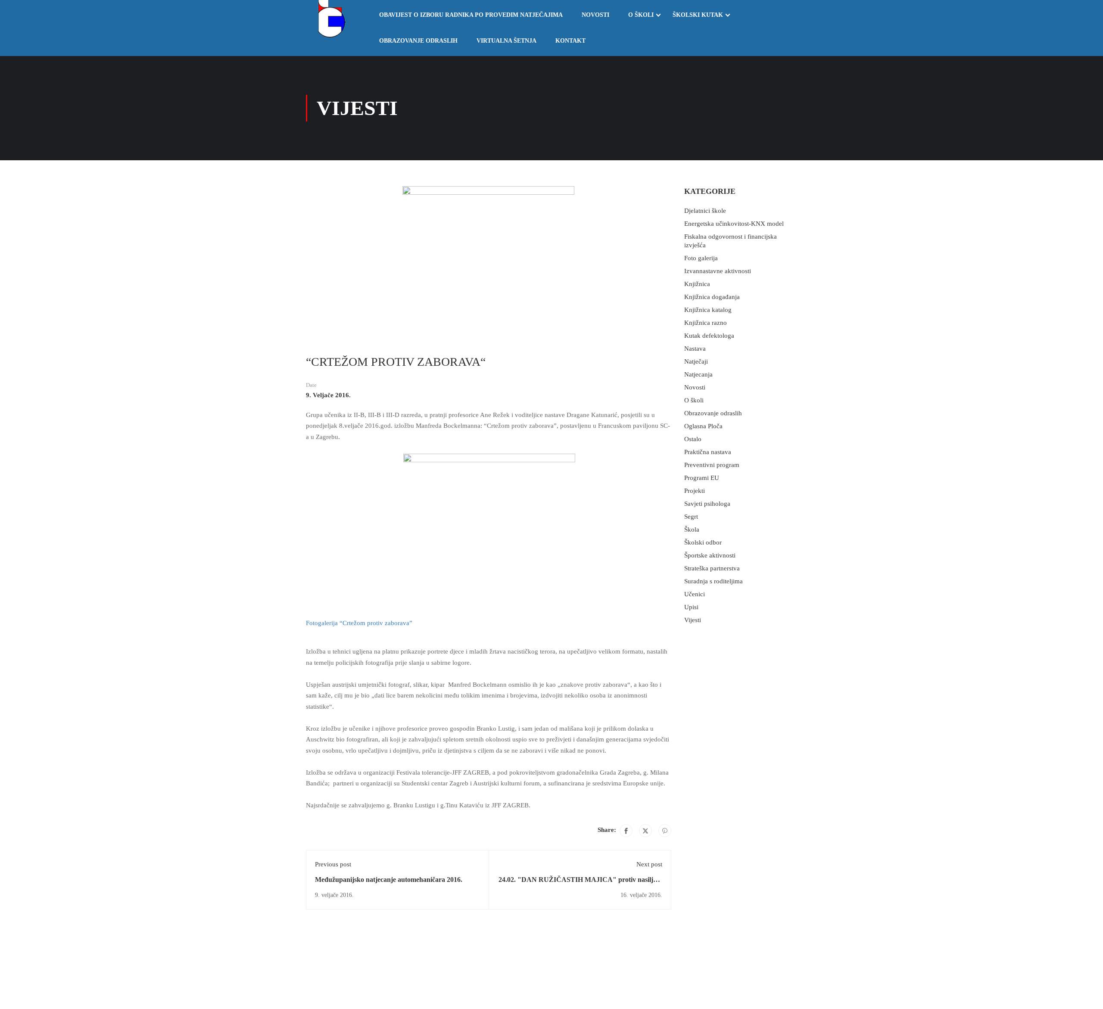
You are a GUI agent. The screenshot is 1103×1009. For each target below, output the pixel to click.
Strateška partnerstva (712, 568)
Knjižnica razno (705, 322)
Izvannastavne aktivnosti (717, 271)
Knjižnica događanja (712, 296)
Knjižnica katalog (708, 309)
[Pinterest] (664, 830)
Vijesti (692, 620)
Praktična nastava (707, 451)
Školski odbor (703, 542)
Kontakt (570, 40)
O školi (641, 15)
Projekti (694, 490)
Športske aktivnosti (709, 555)
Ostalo (692, 439)
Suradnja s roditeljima (713, 581)
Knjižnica (697, 283)
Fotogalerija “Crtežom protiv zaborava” (360, 623)
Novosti (595, 15)
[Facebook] (626, 830)
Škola (691, 529)
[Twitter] (645, 830)
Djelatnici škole (705, 210)
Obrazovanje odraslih (418, 40)
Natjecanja (698, 374)
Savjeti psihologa (707, 503)
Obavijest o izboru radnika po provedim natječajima (471, 15)
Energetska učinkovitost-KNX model (734, 223)
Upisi (691, 607)
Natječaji (696, 361)
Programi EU (701, 477)
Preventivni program (711, 464)
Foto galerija (701, 258)
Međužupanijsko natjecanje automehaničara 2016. (388, 879)
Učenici (694, 594)
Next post (649, 864)
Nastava (695, 348)
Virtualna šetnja (506, 40)
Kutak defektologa (709, 335)
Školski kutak (698, 15)
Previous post (333, 864)
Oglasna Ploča (703, 426)
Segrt (691, 516)
